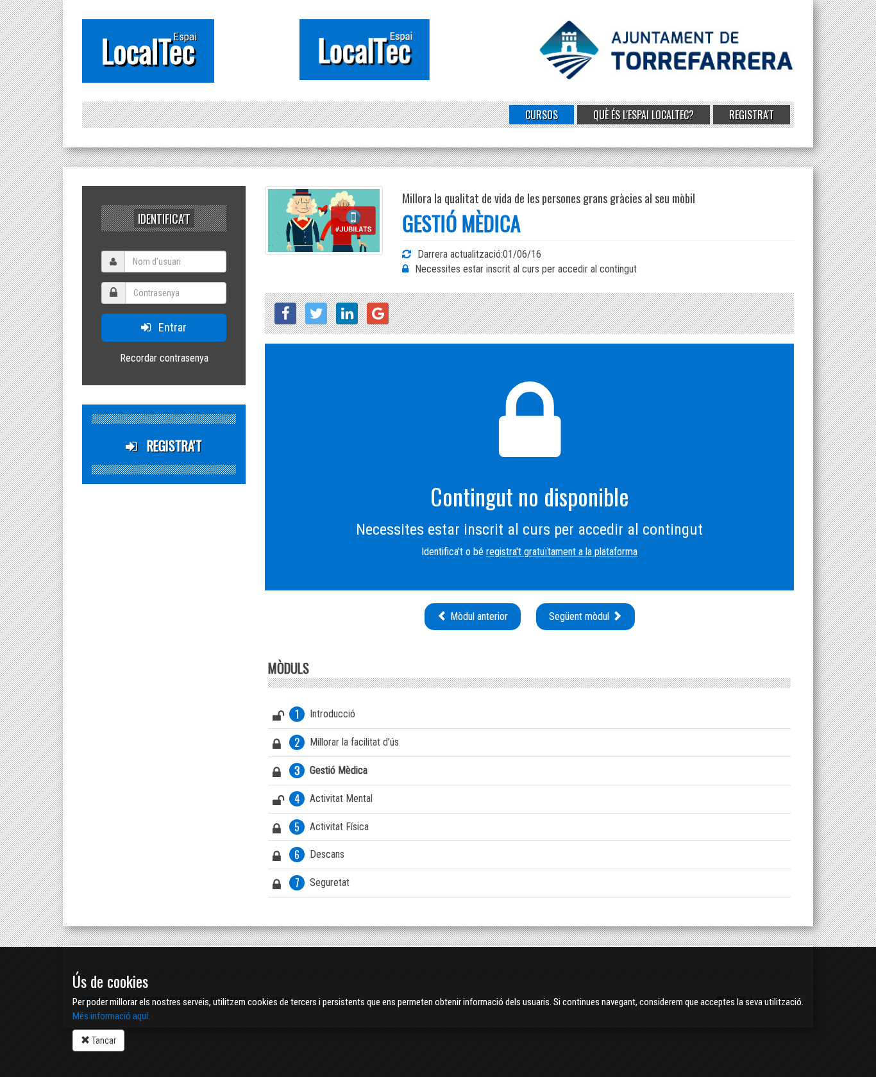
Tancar (103, 1040)
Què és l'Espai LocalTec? (643, 114)
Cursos (541, 114)
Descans (319, 854)
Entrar (169, 327)
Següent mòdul (580, 616)
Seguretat (322, 882)
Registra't (751, 114)
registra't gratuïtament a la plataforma (561, 552)
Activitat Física (331, 827)
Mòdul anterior (478, 616)
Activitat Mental (333, 798)
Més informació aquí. (111, 1016)
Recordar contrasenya (164, 358)
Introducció (325, 714)
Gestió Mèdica (330, 770)
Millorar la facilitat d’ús (346, 742)
